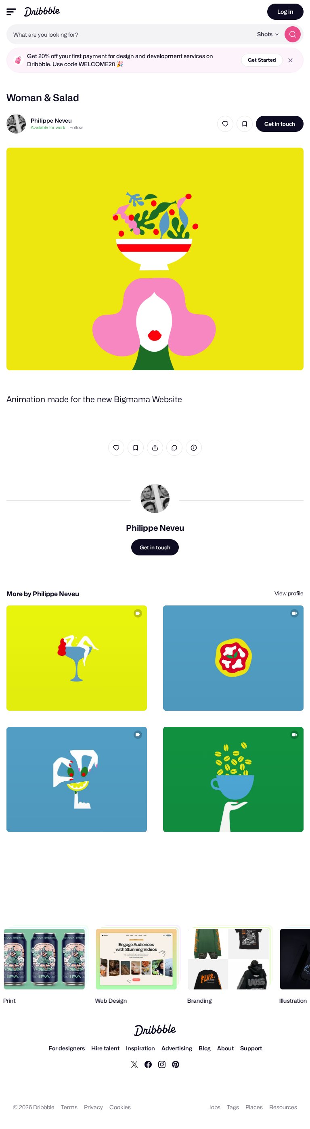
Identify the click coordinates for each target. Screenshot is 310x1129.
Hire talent (105, 1048)
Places (254, 1107)
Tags (233, 1107)
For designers (66, 1048)
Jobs (214, 1107)
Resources (283, 1107)
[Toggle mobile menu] (11, 12)
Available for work (48, 127)
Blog (205, 1048)
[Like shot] (225, 124)
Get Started (262, 60)
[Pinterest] (175, 1064)
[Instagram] (161, 1064)
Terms (69, 1107)
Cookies (120, 1107)
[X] (134, 1064)
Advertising (176, 1048)
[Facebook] (148, 1064)
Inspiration (140, 1048)
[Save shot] (245, 124)
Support (251, 1048)
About (225, 1048)
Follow (76, 127)
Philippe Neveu (51, 120)
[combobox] (129, 34)
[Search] (293, 34)
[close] (290, 60)
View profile (289, 593)
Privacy (93, 1107)
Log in (285, 11)
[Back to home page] (42, 11)
